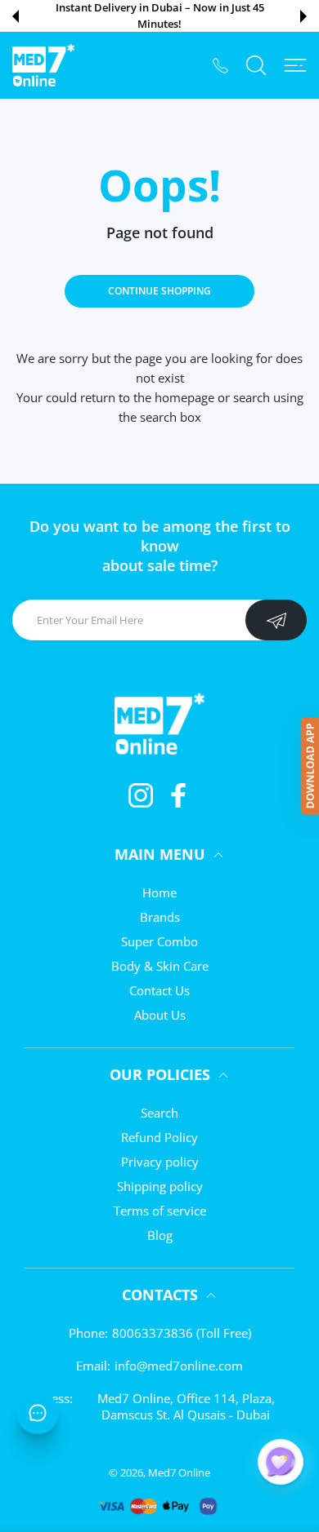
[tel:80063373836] (220, 65)
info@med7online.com (179, 1365)
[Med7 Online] (43, 65)
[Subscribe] (276, 620)
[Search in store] (256, 65)
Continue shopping (159, 291)
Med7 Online (179, 1472)
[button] (15, 16)
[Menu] (295, 65)
